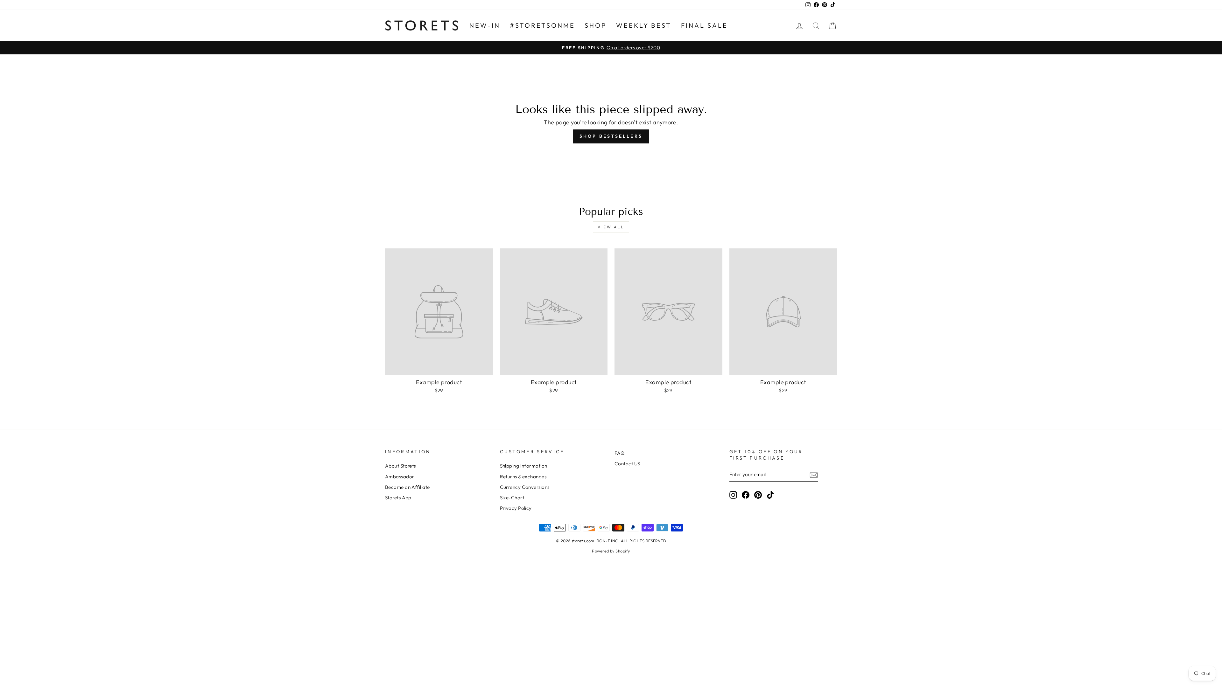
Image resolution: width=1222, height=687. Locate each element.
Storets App (398, 498)
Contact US (627, 464)
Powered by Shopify (611, 550)
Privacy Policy (516, 508)
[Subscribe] (814, 474)
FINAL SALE (704, 25)
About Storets (400, 466)
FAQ (619, 453)
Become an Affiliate (407, 487)
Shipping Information (523, 466)
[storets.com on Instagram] (733, 495)
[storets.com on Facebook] (745, 495)
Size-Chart (512, 498)
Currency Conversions (525, 487)
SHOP (596, 25)
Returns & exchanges (523, 477)
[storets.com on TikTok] (770, 495)
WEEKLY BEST (643, 25)
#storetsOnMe (542, 25)
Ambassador (399, 477)
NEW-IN (484, 25)
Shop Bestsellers (611, 136)
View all (611, 227)
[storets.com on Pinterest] (758, 495)
